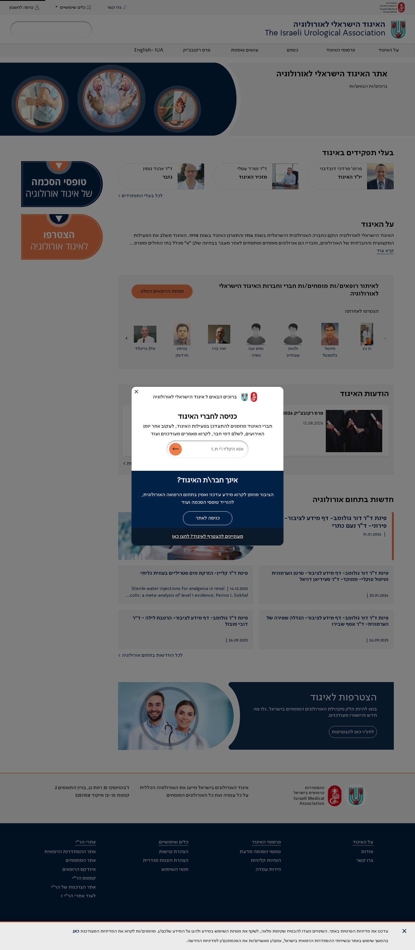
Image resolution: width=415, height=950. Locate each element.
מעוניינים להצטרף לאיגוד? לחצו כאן (207, 536)
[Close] (136, 391)
